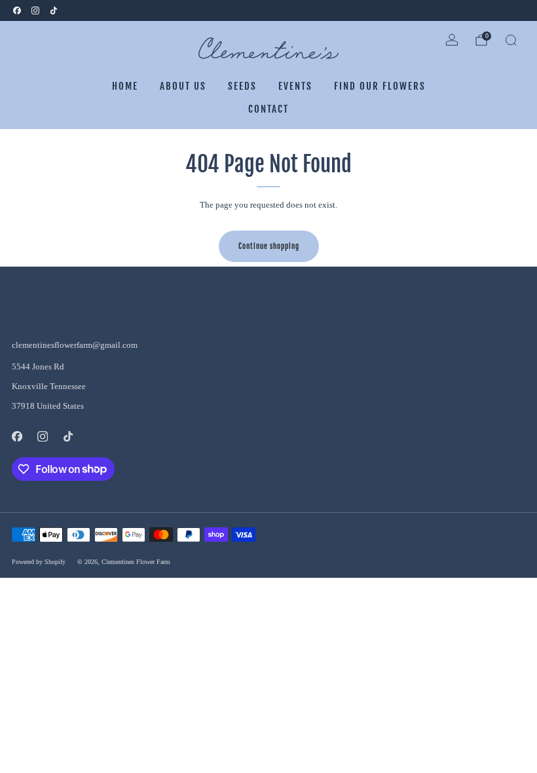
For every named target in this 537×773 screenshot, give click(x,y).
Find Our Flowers (380, 86)
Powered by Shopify (38, 561)
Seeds (242, 86)
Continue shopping (268, 246)
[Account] (451, 40)
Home (125, 86)
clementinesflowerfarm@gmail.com (75, 345)
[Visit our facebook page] (17, 10)
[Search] (510, 40)
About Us (183, 86)
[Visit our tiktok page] (54, 10)
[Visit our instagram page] (35, 10)
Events (295, 86)
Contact (268, 109)
